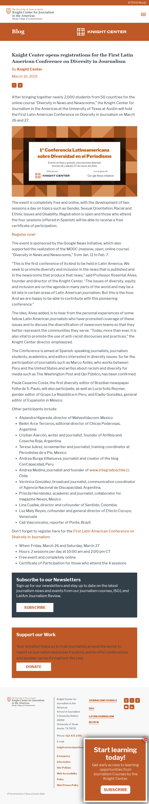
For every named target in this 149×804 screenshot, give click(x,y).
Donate (33, 667)
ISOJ (91, 708)
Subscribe (35, 607)
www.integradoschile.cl (109, 470)
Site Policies (64, 767)
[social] (14, 85)
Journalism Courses (103, 700)
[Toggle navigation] (143, 14)
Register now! (23, 234)
